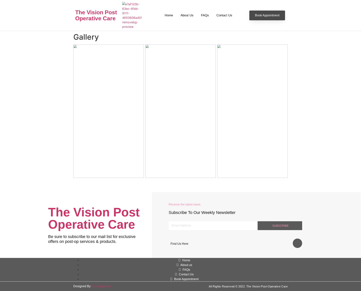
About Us (186, 15)
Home (169, 15)
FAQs (205, 15)
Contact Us (224, 15)
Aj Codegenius (101, 286)
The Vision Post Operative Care (96, 15)
